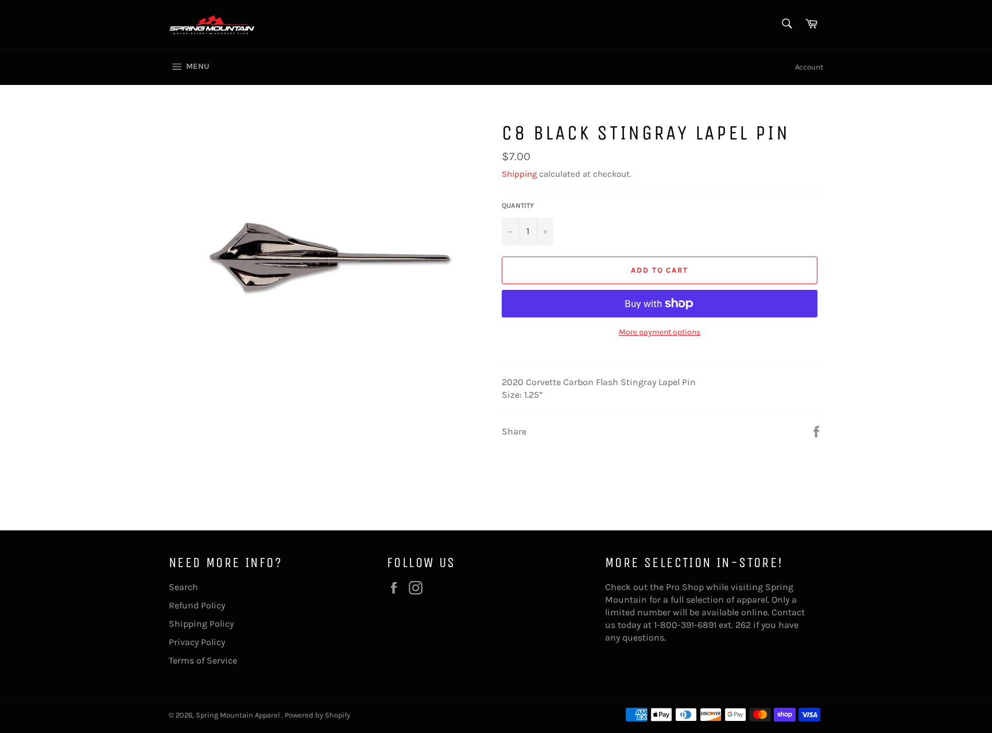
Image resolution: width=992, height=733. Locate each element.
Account (809, 67)
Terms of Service (203, 660)
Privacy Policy (197, 642)
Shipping (519, 174)
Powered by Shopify (317, 715)
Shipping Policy (201, 623)
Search (183, 586)
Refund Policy (197, 605)
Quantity (518, 205)
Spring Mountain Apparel (239, 715)
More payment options (659, 332)
